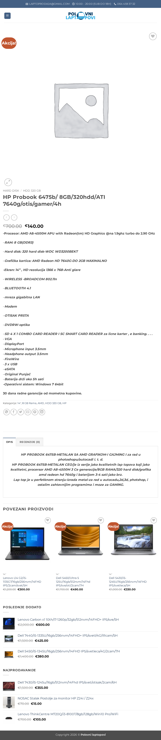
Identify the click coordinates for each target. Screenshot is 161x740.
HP (64, 403)
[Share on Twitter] (20, 412)
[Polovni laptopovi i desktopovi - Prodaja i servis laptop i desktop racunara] (80, 16)
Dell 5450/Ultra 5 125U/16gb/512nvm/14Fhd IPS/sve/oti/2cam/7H (73, 581)
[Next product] (6, 217)
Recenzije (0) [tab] (30, 441)
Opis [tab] (9, 441)
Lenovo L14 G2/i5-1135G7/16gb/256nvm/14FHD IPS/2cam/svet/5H (22, 581)
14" (19, 403)
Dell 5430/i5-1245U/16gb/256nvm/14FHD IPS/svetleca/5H (128, 581)
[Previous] (3, 557)
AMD (41, 403)
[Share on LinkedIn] (42, 412)
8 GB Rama (29, 403)
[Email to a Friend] (28, 412)
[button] (7, 16)
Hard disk (11, 190)
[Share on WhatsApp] (6, 412)
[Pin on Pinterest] (35, 412)
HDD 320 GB (32, 190)
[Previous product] (14, 217)
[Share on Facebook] (13, 412)
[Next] (158, 557)
